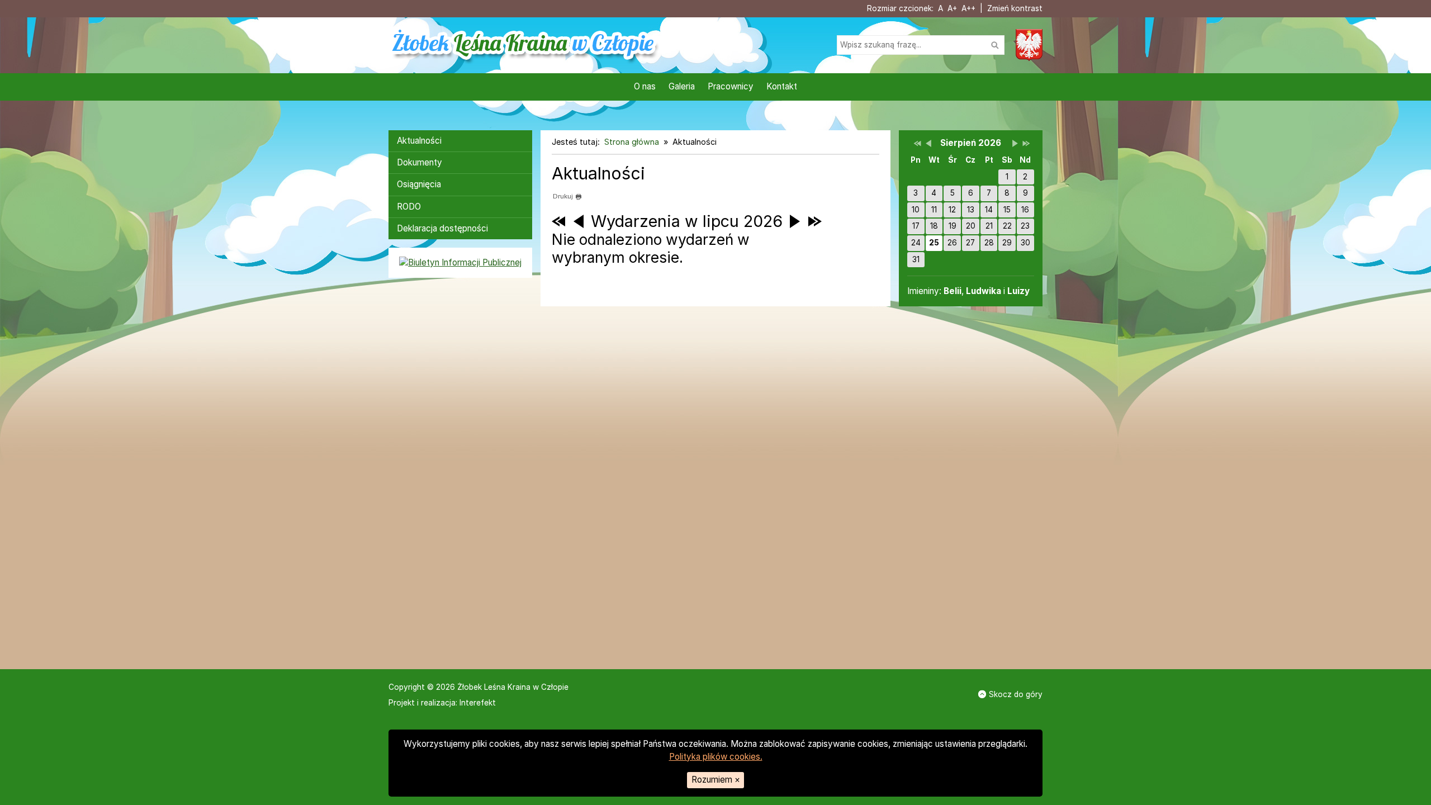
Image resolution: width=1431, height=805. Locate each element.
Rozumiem (715, 779)
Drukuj (563, 196)
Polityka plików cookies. (715, 756)
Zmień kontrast (1015, 8)
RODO (409, 206)
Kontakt (781, 86)
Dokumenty (419, 162)
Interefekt (477, 702)
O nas (645, 86)
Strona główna (631, 141)
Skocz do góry (1016, 694)
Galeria (682, 86)
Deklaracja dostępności (442, 228)
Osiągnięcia (419, 184)
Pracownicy (731, 86)
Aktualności (419, 140)
